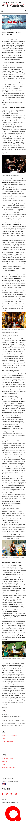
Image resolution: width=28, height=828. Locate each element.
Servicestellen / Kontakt (8, 758)
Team (3, 738)
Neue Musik (6, 714)
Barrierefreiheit (6, 770)
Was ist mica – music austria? (9, 735)
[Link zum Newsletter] (20, 2)
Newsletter (4, 761)
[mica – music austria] (13, 5)
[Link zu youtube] (6, 2)
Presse (3, 764)
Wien (10, 716)
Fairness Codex (6, 744)
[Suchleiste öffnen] (26, 11)
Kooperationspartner (7, 747)
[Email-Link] (10, 2)
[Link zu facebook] (2, 794)
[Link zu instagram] (4, 2)
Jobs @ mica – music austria (9, 767)
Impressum (5, 773)
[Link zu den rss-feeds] (8, 2)
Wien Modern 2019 (16, 716)
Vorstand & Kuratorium (8, 741)
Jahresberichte (5, 750)
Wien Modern (5, 712)
